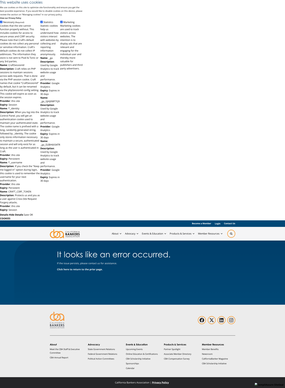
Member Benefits (210, 349)
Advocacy (130, 233)
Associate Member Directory (177, 354)
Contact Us (229, 223)
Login (217, 223)
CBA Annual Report (59, 357)
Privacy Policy (160, 382)
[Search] (231, 234)
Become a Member (201, 223)
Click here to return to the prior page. (80, 269)
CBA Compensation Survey (177, 358)
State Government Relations (101, 349)
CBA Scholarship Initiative (138, 358)
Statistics (48, 22)
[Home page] (65, 234)
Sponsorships (132, 363)
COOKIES (5, 218)
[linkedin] (221, 320)
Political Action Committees (101, 358)
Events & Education (152, 233)
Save (26, 214)
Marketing (69, 22)
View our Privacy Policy (10, 18)
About (115, 233)
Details (4, 214)
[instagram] (231, 320)
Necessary (13, 22)
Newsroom (207, 354)
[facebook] (202, 320)
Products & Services (180, 233)
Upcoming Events (134, 349)
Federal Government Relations (102, 354)
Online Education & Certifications (142, 354)
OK (31, 214)
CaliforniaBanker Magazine (215, 358)
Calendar (130, 368)
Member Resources (209, 233)
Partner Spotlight (172, 349)
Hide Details (16, 214)
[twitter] (212, 320)
